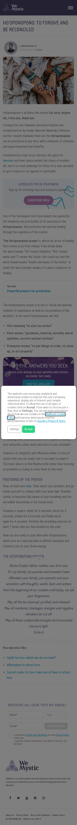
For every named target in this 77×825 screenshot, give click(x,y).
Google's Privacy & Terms (51, 421)
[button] (15, 429)
